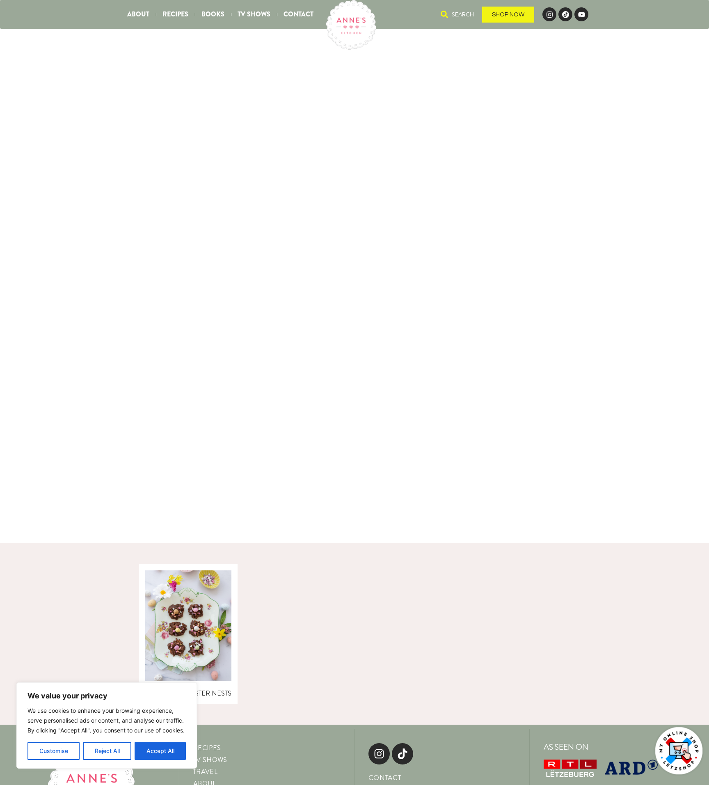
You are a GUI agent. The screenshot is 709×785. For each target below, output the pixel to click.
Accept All (160, 750)
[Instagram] (549, 14)
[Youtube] (581, 14)
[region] (106, 725)
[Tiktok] (402, 753)
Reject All (107, 750)
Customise (53, 750)
